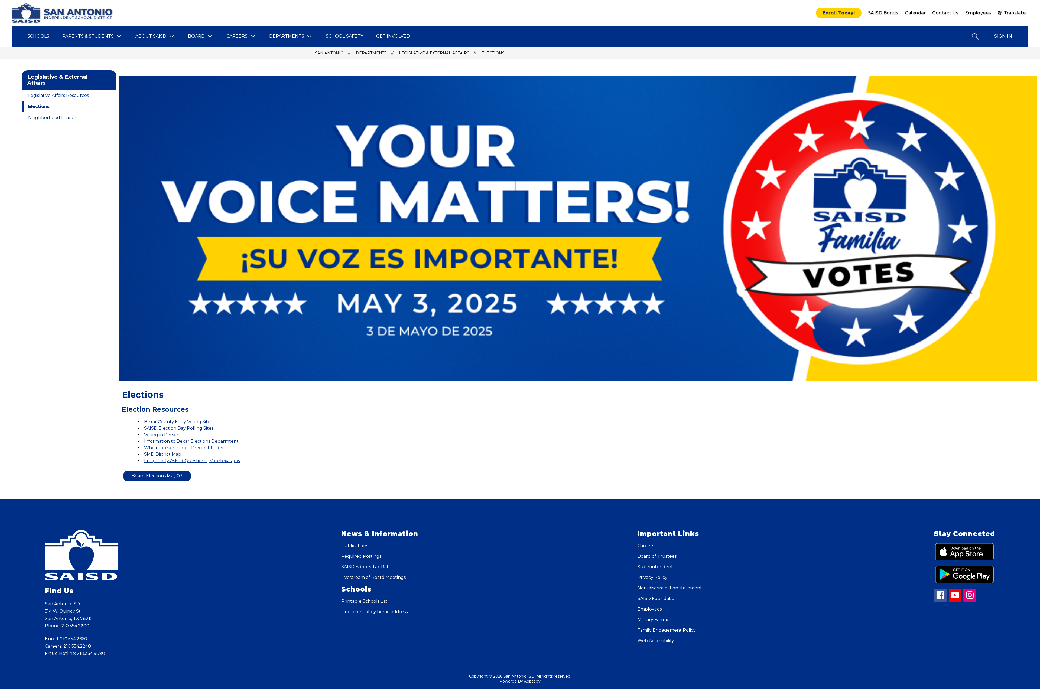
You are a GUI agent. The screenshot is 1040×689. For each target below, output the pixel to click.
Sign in (1003, 36)
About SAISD (150, 36)
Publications (354, 545)
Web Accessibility (656, 640)
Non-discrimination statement (670, 587)
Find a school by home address (374, 611)
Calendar (915, 12)
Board (196, 36)
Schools (38, 36)
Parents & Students (88, 36)
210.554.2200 (75, 625)
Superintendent (655, 566)
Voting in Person (162, 434)
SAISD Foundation (657, 598)
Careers (237, 36)
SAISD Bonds (883, 12)
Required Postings (361, 556)
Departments (286, 36)
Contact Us (945, 12)
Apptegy (532, 681)
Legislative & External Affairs (434, 53)
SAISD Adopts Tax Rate (366, 566)
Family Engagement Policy (667, 630)
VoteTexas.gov (225, 460)
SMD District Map (162, 454)
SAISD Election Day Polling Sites (178, 428)
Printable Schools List (364, 601)
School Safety (344, 36)
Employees (978, 12)
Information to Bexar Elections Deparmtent (191, 441)
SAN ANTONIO (329, 53)
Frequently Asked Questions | (177, 460)
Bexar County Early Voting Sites (178, 421)
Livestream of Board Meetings (373, 577)
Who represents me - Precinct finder (184, 447)
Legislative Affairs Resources (58, 95)
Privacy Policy (652, 577)
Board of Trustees (657, 556)
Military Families (654, 619)
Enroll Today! (839, 12)
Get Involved (393, 36)
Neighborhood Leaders (53, 117)
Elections (493, 53)
